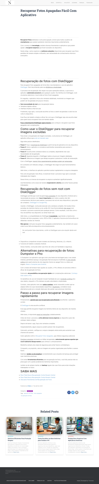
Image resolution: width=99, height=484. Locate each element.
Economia (74, 2)
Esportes (58, 2)
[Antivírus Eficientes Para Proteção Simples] (19, 425)
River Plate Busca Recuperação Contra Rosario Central (37, 375)
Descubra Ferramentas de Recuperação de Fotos (36, 379)
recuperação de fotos (26, 395)
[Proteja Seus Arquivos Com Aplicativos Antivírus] (79, 425)
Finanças (81, 2)
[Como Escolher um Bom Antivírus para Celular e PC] (49, 425)
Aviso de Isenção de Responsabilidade (16, 480)
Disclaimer (31, 480)
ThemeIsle (91, 480)
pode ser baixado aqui (41, 138)
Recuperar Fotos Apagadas (44, 336)
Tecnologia (89, 2)
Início (52, 2)
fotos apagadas (38, 393)
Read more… (16, 452)
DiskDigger (23, 87)
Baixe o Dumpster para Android (36, 264)
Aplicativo (67, 2)
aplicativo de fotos (28, 393)
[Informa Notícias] (9, 3)
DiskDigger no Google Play (38, 202)
